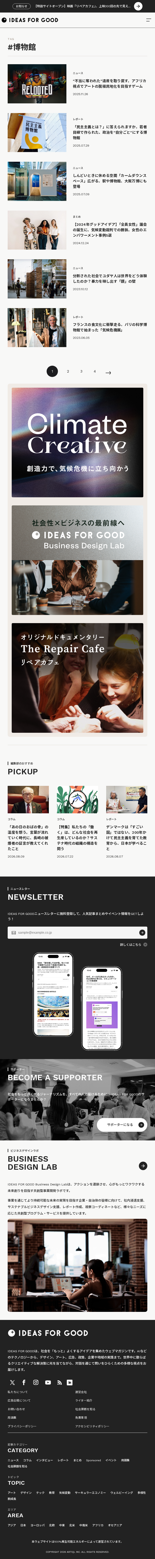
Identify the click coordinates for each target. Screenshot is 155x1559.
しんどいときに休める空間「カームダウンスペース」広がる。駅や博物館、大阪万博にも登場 (110, 181)
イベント (111, 1460)
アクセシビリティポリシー (92, 1426)
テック (40, 1492)
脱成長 (12, 1498)
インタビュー (44, 1460)
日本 (23, 1525)
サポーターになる (120, 1125)
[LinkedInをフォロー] (69, 1382)
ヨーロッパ (37, 1525)
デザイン (26, 1492)
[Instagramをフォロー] (36, 1382)
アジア (12, 1525)
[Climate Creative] (77, 496)
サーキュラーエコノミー (90, 1492)
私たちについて (18, 1392)
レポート (63, 1460)
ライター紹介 (83, 1400)
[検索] (148, 20)
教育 (52, 1492)
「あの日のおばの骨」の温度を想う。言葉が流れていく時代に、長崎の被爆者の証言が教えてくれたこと (28, 838)
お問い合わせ (16, 1409)
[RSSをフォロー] (59, 1382)
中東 (62, 1525)
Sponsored (93, 1460)
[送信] (142, 933)
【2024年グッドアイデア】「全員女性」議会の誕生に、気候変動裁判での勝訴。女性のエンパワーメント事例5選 (110, 229)
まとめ (77, 1460)
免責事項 (81, 1417)
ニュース (13, 1460)
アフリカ (98, 1525)
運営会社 (81, 1392)
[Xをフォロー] (12, 1382)
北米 (72, 1525)
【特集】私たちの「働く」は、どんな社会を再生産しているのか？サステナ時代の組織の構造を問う (77, 838)
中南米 (83, 1525)
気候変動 (64, 1492)
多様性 (141, 1492)
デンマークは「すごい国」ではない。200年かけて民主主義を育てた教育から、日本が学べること (126, 838)
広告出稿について (19, 1400)
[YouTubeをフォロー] (48, 1382)
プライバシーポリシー (22, 1426)
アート (12, 1492)
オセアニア (115, 1525)
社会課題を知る (85, 1409)
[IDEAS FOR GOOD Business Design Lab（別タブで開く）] (77, 614)
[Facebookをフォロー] (24, 1382)
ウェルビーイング (121, 1492)
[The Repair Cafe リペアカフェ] (77, 732)
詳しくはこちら (130, 945)
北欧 (52, 1525)
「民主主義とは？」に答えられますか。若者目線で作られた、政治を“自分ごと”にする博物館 (110, 132)
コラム (27, 1460)
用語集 (12, 1417)
